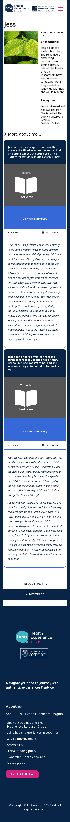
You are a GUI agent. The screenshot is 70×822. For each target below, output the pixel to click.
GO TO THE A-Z (22, 774)
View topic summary (35, 219)
